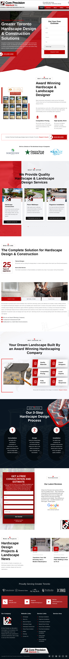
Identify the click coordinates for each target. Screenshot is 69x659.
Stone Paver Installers (28, 629)
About (55, 7)
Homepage (25, 616)
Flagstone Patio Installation (12, 218)
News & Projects (27, 621)
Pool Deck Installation (44, 629)
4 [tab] (28, 227)
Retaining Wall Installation (42, 632)
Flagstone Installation (44, 619)
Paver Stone (11, 299)
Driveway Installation (44, 616)
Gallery (61, 7)
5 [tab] (30, 227)
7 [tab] (34, 227)
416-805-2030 (19, 521)
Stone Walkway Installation (42, 640)
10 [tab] (40, 227)
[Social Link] (49, 656)
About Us (25, 619)
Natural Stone (31, 299)
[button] (17, 103)
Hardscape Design (27, 624)
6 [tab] (32, 227)
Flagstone (51, 299)
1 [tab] (22, 227)
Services (48, 7)
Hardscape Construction (28, 626)
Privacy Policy (27, 656)
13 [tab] (46, 227)
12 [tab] (44, 227)
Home (41, 7)
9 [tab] (38, 227)
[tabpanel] (12, 204)
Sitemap (25, 634)
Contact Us (25, 636)
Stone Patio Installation (44, 626)
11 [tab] (42, 227)
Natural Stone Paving (56, 218)
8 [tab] (36, 227)
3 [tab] (26, 227)
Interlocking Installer (34, 220)
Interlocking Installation (44, 621)
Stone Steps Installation (42, 636)
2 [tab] (24, 227)
